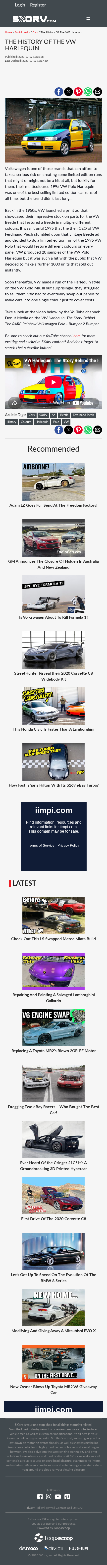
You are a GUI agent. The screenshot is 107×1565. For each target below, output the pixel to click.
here (77, 336)
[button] (58, 91)
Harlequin (42, 422)
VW (66, 422)
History (11, 422)
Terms (50, 1507)
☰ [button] (88, 19)
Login (20, 5)
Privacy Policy (34, 1507)
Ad (53, 415)
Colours (26, 422)
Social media (22, 32)
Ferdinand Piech (83, 415)
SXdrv (43, 415)
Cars (35, 32)
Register (38, 5)
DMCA (77, 1507)
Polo (56, 422)
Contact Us (63, 1507)
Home (8, 32)
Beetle (64, 415)
